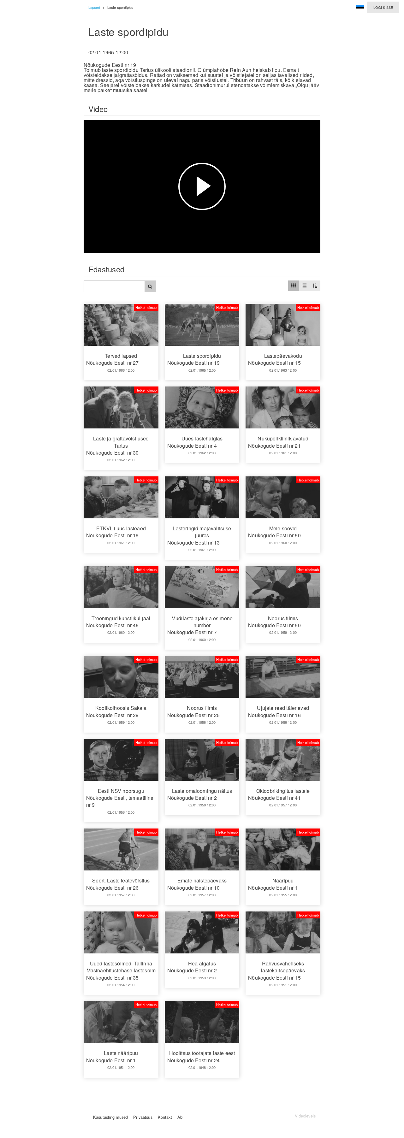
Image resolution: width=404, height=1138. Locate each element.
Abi (180, 1117)
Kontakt (165, 1117)
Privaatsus (142, 1117)
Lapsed (94, 7)
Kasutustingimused (110, 1117)
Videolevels (305, 1116)
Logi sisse (383, 7)
